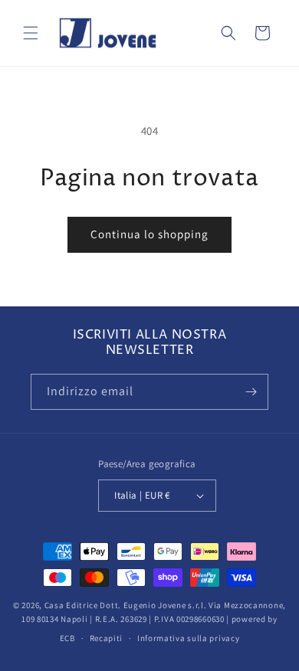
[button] (31, 33)
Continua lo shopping (149, 234)
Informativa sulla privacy (188, 638)
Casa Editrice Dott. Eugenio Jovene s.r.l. (125, 605)
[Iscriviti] (251, 392)
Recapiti (106, 638)
